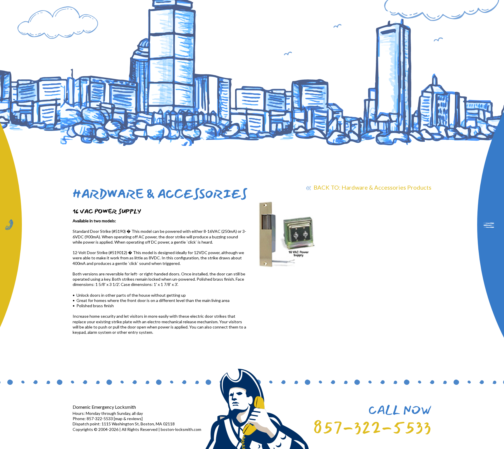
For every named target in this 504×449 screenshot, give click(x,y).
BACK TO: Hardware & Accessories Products (371, 187)
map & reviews (128, 418)
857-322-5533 (372, 427)
